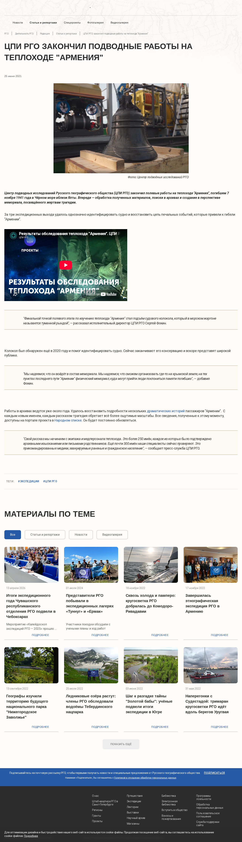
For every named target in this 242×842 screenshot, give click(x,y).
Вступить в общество (175, 810)
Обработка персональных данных (209, 806)
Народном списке (68, 420)
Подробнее (40, 635)
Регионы (97, 810)
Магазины (133, 823)
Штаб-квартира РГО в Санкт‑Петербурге (105, 803)
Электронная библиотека (170, 803)
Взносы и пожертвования (171, 817)
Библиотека (169, 795)
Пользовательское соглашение (208, 815)
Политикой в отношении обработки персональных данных (145, 777)
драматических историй (166, 411)
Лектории (132, 806)
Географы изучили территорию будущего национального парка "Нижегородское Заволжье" (27, 706)
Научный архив (136, 817)
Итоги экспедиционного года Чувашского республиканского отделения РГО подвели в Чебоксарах (31, 606)
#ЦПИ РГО (50, 481)
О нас (95, 795)
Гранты (96, 815)
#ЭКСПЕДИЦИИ (28, 481)
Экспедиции (134, 801)
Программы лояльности (203, 797)
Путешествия (135, 795)
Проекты (97, 821)
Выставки (133, 812)
